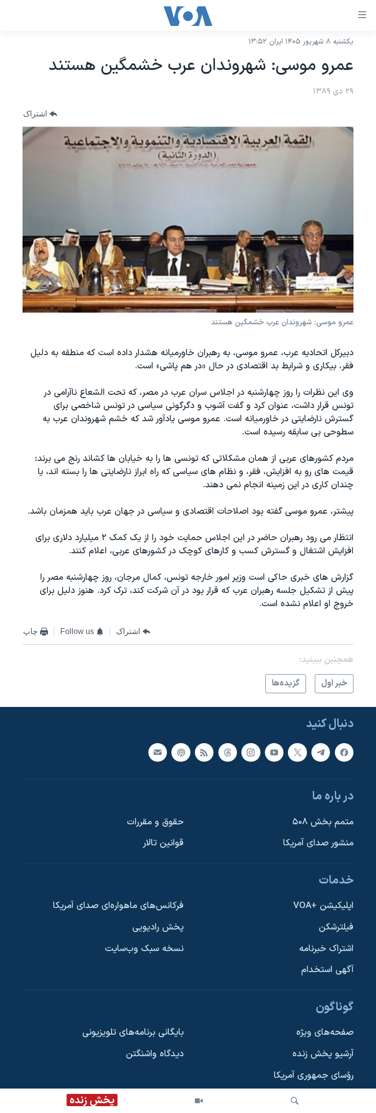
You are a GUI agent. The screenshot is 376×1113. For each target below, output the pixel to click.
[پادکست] (180, 752)
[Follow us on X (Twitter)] (297, 752)
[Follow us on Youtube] (274, 752)
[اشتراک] (157, 752)
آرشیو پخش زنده (322, 1054)
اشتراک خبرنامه (326, 948)
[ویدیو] (198, 1101)
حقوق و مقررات (155, 822)
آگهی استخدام (327, 970)
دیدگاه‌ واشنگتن (155, 1054)
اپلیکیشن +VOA (323, 906)
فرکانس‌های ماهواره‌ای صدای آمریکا (118, 906)
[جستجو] (294, 1101)
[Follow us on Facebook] (344, 752)
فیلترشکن (336, 927)
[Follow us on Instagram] (250, 752)
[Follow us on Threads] (227, 752)
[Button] (40, 114)
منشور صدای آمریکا (318, 843)
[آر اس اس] (204, 752)
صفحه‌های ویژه (324, 1033)
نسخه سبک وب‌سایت (144, 948)
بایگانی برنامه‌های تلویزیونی (133, 1033)
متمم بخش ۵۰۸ (322, 822)
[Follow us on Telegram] (320, 752)
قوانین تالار (163, 843)
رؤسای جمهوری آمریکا (313, 1075)
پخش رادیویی (158, 927)
